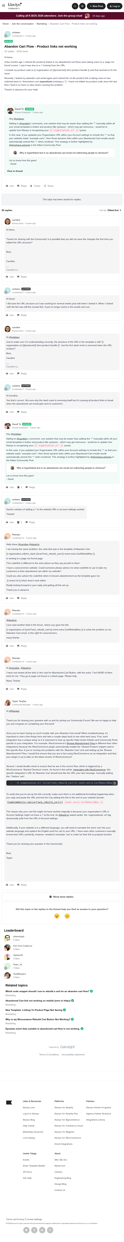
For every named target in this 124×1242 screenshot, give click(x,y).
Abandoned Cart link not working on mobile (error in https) (37, 1000)
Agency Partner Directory (98, 1113)
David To (19, 109)
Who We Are (61, 1160)
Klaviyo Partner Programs (98, 1107)
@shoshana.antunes (19, 145)
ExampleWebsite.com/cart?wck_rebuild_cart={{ (35, 802)
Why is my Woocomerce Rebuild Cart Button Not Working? (37, 1019)
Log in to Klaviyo (31, 1113)
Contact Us (60, 1190)
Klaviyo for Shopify (64, 1107)
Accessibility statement (73, 1054)
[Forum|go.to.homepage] (15, 6)
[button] (3, 6)
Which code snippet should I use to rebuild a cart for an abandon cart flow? (47, 991)
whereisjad (18, 936)
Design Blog (60, 1184)
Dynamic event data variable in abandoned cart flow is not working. (42, 1028)
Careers (58, 1172)
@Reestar (14, 711)
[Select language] (82, 6)
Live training (29, 1138)
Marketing (42, 23)
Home (6, 23)
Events (26, 1160)
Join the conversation (23, 23)
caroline (16, 220)
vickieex (16, 32)
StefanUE (18, 955)
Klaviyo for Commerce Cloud (69, 1126)
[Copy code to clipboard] (114, 783)
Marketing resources (33, 1132)
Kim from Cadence (22, 945)
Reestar (16, 534)
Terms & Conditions (49, 1054)
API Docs (27, 1172)
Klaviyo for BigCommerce (67, 1120)
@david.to (34, 544)
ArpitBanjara (19, 974)
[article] (62, 248)
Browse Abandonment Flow (81, 743)
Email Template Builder (34, 1166)
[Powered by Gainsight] (62, 1047)
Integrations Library (95, 1120)
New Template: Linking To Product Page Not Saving (33, 1010)
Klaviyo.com (29, 1107)
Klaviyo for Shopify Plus (66, 1113)
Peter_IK (17, 964)
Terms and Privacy (15, 1219)
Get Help (27, 1178)
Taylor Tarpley (19, 701)
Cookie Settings (34, 1219)
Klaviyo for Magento (64, 1132)
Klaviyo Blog (29, 1120)
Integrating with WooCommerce (89, 769)
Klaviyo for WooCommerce (68, 1138)
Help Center (29, 1126)
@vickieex (19, 118)
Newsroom (60, 1166)
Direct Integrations (63, 1144)
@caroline (24, 123)
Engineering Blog (63, 1178)
